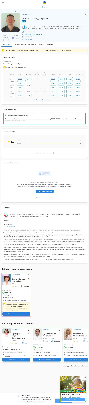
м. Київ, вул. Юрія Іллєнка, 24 (33, 34)
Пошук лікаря (10, 11)
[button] (86, 14)
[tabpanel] (44, 157)
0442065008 (28, 39)
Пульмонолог (26, 14)
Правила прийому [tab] (20, 44)
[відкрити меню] (86, 3)
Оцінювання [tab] (32, 44)
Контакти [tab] (50, 44)
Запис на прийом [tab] (7, 44)
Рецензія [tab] (41, 44)
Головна (3, 11)
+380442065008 (10, 226)
